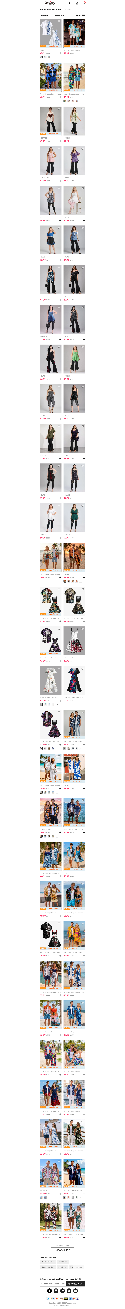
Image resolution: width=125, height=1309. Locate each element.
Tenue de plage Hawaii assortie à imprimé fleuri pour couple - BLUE (50, 94)
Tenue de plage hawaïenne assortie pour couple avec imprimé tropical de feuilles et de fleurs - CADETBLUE (74, 1032)
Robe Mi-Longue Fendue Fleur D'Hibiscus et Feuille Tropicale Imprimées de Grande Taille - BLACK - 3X (74, 697)
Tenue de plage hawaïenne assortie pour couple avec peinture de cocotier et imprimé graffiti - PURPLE (50, 1071)
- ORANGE (67, 574)
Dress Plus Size (47, 1262)
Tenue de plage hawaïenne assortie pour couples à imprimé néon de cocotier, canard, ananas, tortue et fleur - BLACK (74, 913)
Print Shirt (63, 1262)
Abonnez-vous (76, 1283)
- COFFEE (43, 138)
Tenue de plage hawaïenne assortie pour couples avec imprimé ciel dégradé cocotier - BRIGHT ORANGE (50, 1032)
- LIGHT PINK (44, 178)
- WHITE (43, 50)
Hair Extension (47, 1267)
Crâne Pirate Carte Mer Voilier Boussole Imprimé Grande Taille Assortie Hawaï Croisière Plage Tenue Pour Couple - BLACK (74, 618)
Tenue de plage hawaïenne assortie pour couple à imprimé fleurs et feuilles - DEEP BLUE (50, 992)
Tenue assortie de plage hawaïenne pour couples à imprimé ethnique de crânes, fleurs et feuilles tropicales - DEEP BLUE (50, 873)
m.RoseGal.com (51, 3)
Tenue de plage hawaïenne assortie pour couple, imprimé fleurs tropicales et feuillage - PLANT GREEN (74, 1151)
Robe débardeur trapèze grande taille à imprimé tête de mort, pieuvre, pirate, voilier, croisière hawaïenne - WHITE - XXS (74, 658)
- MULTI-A (43, 336)
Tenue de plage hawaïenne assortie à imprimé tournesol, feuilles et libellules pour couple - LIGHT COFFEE (50, 913)
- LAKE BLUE (68, 873)
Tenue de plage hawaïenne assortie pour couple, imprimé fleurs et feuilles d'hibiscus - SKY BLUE (50, 1151)
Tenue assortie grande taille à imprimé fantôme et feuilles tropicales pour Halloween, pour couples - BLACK (50, 741)
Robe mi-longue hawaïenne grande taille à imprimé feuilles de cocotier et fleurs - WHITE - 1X (50, 697)
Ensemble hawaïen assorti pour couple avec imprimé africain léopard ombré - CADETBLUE (74, 829)
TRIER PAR (59, 15)
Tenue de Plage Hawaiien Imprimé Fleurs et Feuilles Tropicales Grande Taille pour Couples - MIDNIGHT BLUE (74, 1190)
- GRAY (42, 416)
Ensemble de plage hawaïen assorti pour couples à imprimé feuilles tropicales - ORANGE (74, 952)
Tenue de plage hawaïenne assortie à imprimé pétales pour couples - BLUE (50, 1111)
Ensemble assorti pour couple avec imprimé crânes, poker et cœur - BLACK (50, 952)
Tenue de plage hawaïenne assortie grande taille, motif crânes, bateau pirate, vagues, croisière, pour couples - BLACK (50, 618)
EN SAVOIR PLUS (62, 1250)
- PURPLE (67, 178)
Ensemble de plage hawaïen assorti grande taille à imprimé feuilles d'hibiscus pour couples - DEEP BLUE (74, 741)
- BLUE (42, 217)
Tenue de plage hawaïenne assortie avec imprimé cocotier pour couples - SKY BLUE (74, 1071)
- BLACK (67, 297)
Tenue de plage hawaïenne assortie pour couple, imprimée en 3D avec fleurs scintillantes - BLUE (74, 992)
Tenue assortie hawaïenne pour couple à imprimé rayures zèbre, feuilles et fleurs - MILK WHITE (50, 1234)
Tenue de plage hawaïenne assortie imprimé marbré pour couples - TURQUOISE (74, 50)
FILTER (79, 15)
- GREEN (67, 138)
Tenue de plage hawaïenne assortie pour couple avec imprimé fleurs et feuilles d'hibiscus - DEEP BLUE (74, 1111)
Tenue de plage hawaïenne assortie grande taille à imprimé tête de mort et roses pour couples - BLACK (50, 658)
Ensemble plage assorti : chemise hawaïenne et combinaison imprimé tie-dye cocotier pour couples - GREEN (74, 94)
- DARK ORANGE (46, 829)
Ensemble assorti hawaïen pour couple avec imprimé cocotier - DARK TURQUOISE (74, 1234)
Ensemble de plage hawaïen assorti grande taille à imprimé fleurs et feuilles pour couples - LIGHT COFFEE (50, 574)
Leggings (62, 1267)
